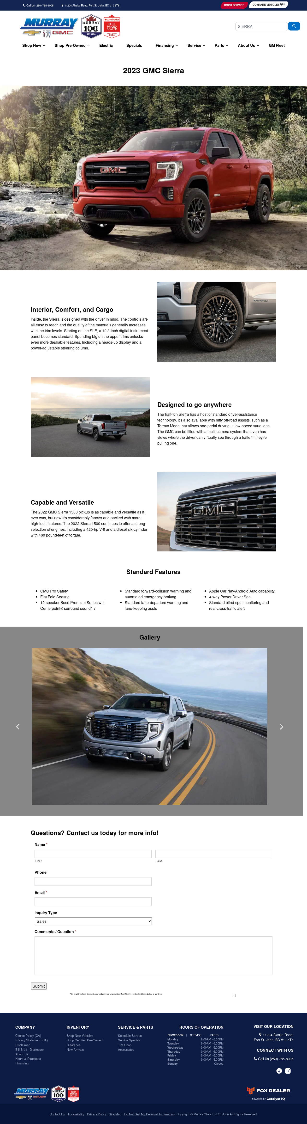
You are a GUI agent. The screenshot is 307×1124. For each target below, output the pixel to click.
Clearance (73, 1045)
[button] (32, 46)
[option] (149, 726)
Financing (22, 1063)
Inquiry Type (46, 912)
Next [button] (281, 726)
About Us (21, 1054)
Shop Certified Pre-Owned (84, 1040)
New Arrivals (75, 1049)
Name (41, 844)
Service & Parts (135, 1027)
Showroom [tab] (175, 1035)
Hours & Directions (28, 1058)
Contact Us (57, 1114)
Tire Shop (124, 1045)
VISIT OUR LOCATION (274, 1026)
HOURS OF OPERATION (201, 1027)
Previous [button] (18, 726)
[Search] (294, 26)
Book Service (234, 5)
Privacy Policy (96, 1114)
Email (41, 892)
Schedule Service (130, 1035)
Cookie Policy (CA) (28, 1035)
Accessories (126, 1049)
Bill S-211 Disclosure (29, 1049)
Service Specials (129, 1040)
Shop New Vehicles (80, 1035)
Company (25, 1027)
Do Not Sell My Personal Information (149, 1114)
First (38, 861)
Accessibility (76, 1114)
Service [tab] (195, 1035)
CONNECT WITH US (275, 1050)
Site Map (115, 1114)
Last (159, 861)
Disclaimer (22, 1045)
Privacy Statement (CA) (31, 1040)
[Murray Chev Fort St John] (49, 28)
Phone (41, 872)
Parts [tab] (214, 1035)
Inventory (78, 1027)
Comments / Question (55, 931)
